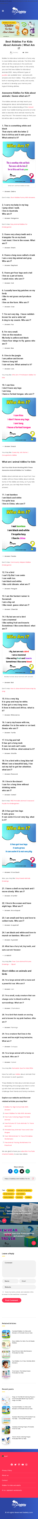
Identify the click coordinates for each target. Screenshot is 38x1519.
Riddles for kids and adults (11, 1485)
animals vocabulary (24, 1190)
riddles (17, 1074)
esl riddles (20, 1194)
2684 (26, 52)
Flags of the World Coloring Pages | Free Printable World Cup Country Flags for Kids (23, 1398)
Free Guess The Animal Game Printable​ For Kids (21, 1372)
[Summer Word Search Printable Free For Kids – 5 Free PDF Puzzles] (6, 1420)
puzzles (4, 75)
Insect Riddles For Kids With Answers (18, 1113)
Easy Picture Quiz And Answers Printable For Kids (22, 1352)
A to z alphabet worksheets (12, 1490)
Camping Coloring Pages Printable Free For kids (23, 1428)
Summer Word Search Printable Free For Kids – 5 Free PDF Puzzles (23, 1418)
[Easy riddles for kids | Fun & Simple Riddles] (6, 1344)
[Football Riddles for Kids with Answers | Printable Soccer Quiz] (6, 1334)
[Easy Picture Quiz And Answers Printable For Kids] (6, 1354)
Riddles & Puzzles (6, 1)
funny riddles (8, 1197)
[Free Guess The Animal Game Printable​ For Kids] (6, 1374)
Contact (5, 1480)
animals (10, 1190)
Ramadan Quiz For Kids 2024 (22, 1068)
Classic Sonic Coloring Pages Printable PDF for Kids (21, 1438)
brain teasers (8, 1194)
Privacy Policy (7, 1470)
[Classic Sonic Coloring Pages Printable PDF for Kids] (6, 1440)
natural (30, 107)
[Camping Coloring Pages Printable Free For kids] (6, 1430)
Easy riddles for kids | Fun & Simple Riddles (23, 1342)
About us (5, 1475)
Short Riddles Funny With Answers (23, 197)
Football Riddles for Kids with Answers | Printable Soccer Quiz (22, 1332)
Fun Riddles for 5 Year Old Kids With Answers (23, 1362)
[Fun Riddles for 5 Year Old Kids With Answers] (6, 1364)
